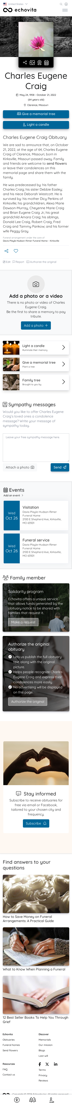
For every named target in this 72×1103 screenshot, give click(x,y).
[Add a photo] (32, 63)
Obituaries (9, 1039)
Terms (42, 1069)
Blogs (42, 1050)
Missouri (43, 105)
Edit (8, 262)
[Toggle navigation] (65, 10)
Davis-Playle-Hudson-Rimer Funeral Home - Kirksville (31, 240)
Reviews (43, 1080)
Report (20, 262)
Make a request (23, 622)
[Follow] (16, 251)
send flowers (57, 163)
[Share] (25, 62)
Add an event (11, 495)
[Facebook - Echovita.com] (40, 1064)
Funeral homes (11, 1045)
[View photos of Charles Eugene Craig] (36, 39)
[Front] (19, 10)
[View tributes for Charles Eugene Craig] (39, 63)
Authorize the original (43, 262)
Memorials (45, 1039)
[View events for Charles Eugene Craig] (46, 63)
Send (58, 467)
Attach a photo (17, 467)
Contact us (9, 1074)
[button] (15, 4)
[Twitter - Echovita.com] (47, 1064)
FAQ (5, 1069)
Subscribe (34, 823)
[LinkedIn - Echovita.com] (55, 1064)
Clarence (32, 105)
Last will (43, 1055)
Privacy (43, 1075)
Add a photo (34, 325)
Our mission (45, 1045)
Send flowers (10, 1050)
